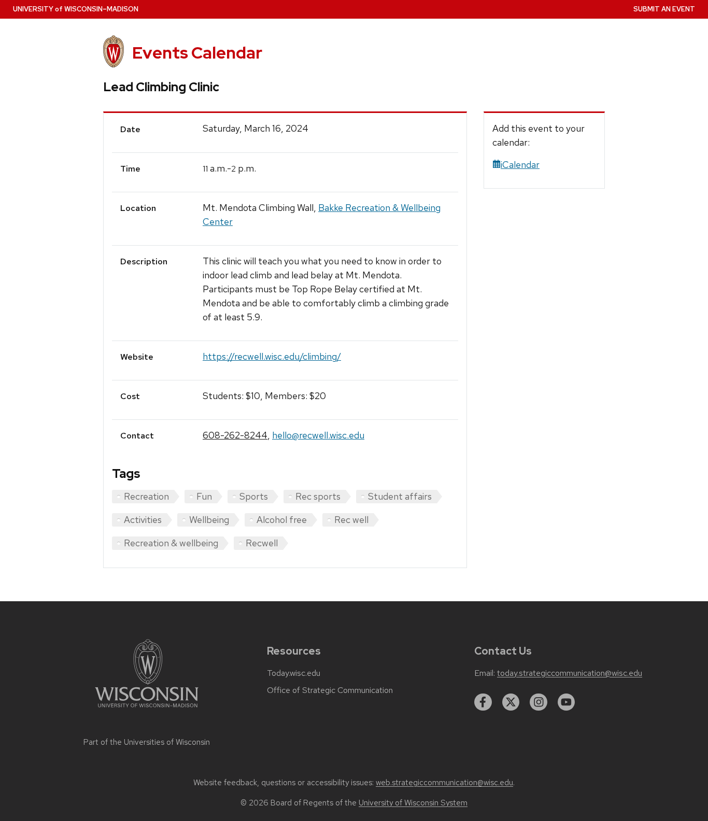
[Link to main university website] (147, 709)
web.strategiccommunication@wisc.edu (444, 782)
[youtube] (566, 702)
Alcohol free (282, 520)
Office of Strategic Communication (330, 690)
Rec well (351, 520)
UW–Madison (75, 9)
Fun (204, 496)
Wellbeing (209, 520)
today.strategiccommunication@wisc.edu (569, 673)
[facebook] (483, 702)
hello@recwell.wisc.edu (318, 435)
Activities (143, 520)
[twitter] (511, 702)
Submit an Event (664, 9)
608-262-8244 (235, 435)
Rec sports (318, 496)
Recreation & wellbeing (171, 543)
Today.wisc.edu (293, 673)
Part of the (146, 742)
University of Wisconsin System (413, 803)
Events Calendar (197, 52)
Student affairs (400, 496)
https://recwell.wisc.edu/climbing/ (272, 356)
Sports (253, 496)
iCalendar (520, 165)
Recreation (146, 496)
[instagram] (538, 702)
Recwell (262, 543)
